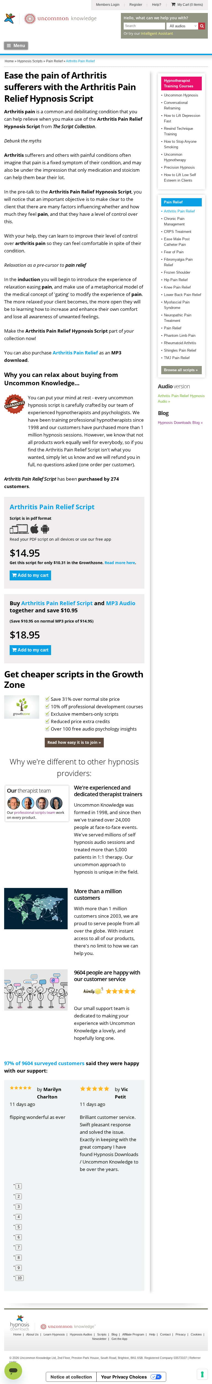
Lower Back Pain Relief (182, 295)
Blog (114, 1334)
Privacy (181, 1334)
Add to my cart (33, 575)
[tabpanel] (39, 1103)
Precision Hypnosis (179, 167)
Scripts (102, 1334)
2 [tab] (19, 1196)
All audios (178, 26)
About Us (32, 1334)
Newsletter (99, 1338)
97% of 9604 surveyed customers (44, 1063)
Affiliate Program (133, 1334)
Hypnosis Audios (81, 1334)
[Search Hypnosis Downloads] (201, 26)
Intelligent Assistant (157, 33)
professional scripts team (34, 812)
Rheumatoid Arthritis (180, 343)
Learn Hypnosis (54, 1334)
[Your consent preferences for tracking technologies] (202, 1374)
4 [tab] (19, 1217)
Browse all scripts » (181, 370)
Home (17, 1334)
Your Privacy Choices (124, 1377)
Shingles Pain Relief (180, 350)
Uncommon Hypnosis (181, 95)
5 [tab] (19, 1227)
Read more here (120, 562)
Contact (165, 1334)
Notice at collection (71, 1377)
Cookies (196, 1334)
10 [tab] (20, 1278)
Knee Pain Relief (177, 287)
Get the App (119, 1338)
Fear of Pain (174, 252)
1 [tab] (19, 1186)
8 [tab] (19, 1258)
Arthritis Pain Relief (75, 352)
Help (152, 1334)
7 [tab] (19, 1247)
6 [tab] (19, 1237)
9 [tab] (19, 1268)
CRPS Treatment (177, 232)
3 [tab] (19, 1207)
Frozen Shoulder (177, 272)
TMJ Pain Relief (177, 358)
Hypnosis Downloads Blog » (180, 423)
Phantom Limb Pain (179, 335)
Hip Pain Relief (176, 280)
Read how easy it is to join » (74, 742)
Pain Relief (173, 202)
